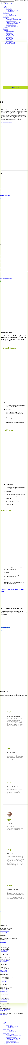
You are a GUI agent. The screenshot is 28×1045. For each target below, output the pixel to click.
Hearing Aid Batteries (11, 1041)
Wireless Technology (11, 1037)
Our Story (5, 1043)
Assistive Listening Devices (12, 1042)
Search (4, 2)
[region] (14, 66)
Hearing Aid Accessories (12, 1039)
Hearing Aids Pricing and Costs (13, 1035)
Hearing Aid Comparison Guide (13, 1038)
